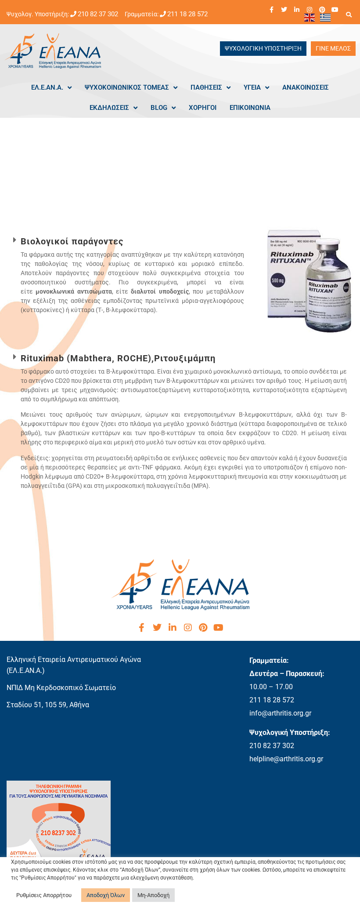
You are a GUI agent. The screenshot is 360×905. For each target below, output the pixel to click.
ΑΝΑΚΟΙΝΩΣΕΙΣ (305, 87)
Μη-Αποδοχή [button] (153, 895)
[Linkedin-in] (297, 10)
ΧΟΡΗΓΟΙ (202, 108)
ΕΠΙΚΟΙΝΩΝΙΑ (250, 108)
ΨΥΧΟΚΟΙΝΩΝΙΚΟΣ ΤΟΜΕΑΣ (127, 87)
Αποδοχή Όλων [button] (105, 895)
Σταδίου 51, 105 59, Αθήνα (48, 705)
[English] (310, 17)
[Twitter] (284, 10)
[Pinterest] (322, 10)
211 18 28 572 (187, 14)
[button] (348, 14)
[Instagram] (309, 10)
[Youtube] (335, 10)
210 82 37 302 (98, 14)
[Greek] (325, 17)
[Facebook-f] (271, 10)
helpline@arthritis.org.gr (286, 759)
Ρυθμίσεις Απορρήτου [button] (44, 895)
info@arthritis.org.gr (280, 713)
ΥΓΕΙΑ (252, 87)
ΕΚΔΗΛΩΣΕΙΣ (109, 108)
